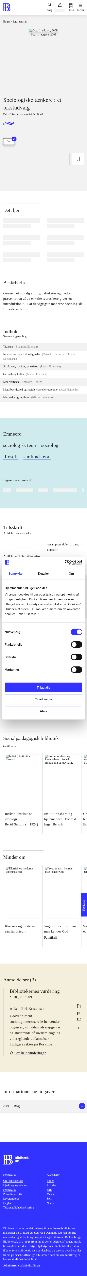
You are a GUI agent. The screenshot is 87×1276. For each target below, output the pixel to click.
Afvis (43, 711)
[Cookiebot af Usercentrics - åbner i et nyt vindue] (64, 562)
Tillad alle (43, 687)
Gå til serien (10, 746)
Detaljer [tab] (43, 573)
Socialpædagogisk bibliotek (31, 738)
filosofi (10, 456)
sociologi (50, 445)
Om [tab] (71, 573)
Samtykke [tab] (16, 573)
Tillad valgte (43, 699)
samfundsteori (37, 456)
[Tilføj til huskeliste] (78, 159)
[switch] (76, 644)
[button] (43, 1106)
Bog (9, 141)
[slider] (43, 59)
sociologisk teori (19, 445)
